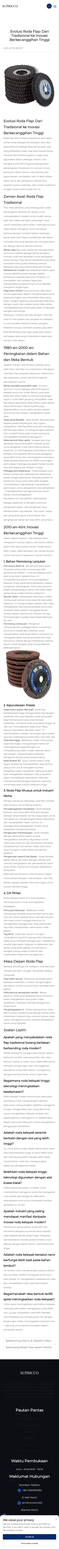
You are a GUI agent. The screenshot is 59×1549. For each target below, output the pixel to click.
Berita (31, 1431)
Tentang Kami (31, 1419)
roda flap (26, 185)
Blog (31, 1444)
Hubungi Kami (31, 1451)
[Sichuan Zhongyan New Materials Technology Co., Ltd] (10, 6)
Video (31, 1438)
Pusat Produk (31, 1425)
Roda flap (9, 138)
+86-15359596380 (32, 1490)
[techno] (29, 1372)
